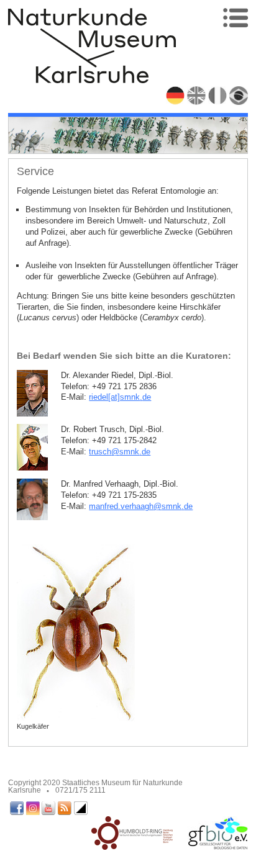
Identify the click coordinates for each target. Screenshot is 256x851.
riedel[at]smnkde (120, 397)
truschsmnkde (119, 451)
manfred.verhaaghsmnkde (141, 506)
